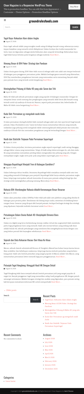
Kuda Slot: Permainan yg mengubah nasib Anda (24, 114)
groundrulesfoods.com (43, 20)
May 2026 (49, 350)
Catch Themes (68, 391)
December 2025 (51, 369)
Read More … (55, 55)
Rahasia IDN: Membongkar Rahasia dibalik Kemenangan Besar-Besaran (34, 189)
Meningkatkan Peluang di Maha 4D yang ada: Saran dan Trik (30, 88)
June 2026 (49, 346)
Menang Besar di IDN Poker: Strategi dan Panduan (25, 63)
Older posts (10, 290)
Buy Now (74, 7)
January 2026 (50, 365)
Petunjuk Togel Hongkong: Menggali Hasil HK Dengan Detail (29, 265)
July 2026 (48, 342)
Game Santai (10, 381)
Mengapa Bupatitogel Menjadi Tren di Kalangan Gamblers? (29, 164)
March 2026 (49, 357)
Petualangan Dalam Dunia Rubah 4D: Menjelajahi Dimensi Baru (31, 215)
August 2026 (50, 339)
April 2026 (49, 354)
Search (6, 295)
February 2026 (51, 361)
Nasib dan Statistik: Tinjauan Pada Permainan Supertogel (28, 139)
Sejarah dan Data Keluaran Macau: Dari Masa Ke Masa (27, 240)
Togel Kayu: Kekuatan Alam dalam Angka (21, 38)
